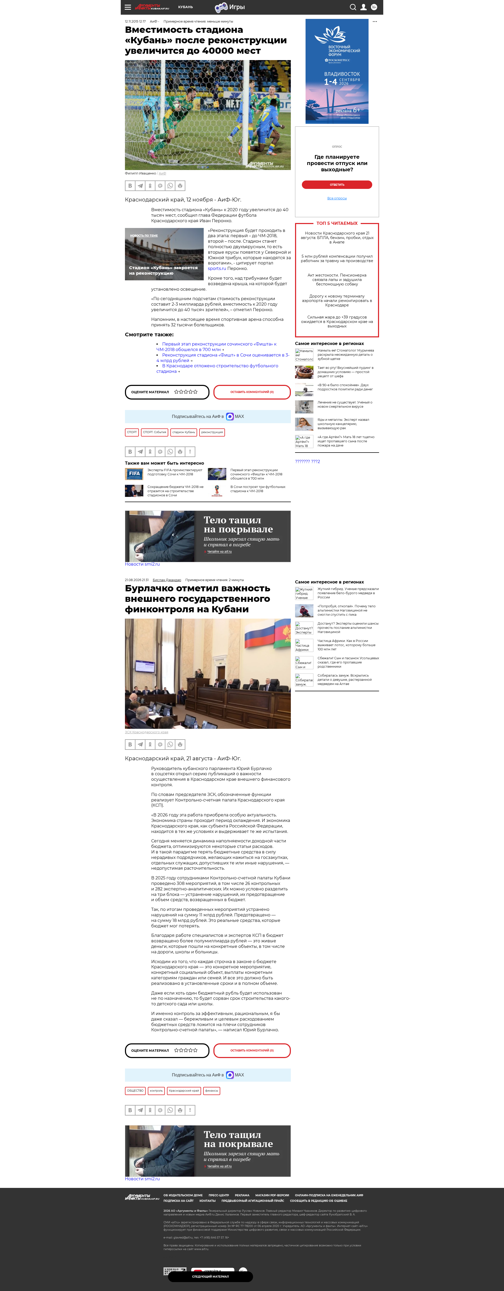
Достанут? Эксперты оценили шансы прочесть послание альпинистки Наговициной (348, 627)
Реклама (242, 1195)
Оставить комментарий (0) (252, 392)
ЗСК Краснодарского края (146, 732)
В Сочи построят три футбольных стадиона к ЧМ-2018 (257, 489)
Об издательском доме (183, 1195)
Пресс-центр (219, 1195)
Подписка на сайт (178, 1201)
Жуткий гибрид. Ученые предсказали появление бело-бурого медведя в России (348, 593)
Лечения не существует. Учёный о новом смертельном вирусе (345, 404)
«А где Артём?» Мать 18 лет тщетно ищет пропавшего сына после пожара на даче (346, 441)
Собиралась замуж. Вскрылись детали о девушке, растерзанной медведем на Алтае (345, 679)
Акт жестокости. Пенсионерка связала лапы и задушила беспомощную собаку (337, 279)
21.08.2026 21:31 (137, 580)
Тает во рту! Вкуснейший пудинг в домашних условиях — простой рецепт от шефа (346, 372)
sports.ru (217, 268)
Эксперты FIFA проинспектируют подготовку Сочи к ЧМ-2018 (175, 472)
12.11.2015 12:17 (135, 21)
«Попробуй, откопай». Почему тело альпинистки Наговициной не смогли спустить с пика (347, 610)
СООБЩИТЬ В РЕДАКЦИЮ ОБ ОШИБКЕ (318, 1201)
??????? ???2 (307, 461)
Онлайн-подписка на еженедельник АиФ (329, 1195)
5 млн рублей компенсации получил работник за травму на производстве (337, 258)
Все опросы (337, 198)
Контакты (208, 1201)
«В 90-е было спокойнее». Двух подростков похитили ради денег (345, 387)
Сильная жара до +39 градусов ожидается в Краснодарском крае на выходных (337, 321)
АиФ (162, 173)
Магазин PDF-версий (272, 1195)
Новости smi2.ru (142, 564)
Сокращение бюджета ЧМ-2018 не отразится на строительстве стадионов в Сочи (175, 491)
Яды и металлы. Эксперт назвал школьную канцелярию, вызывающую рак (343, 424)
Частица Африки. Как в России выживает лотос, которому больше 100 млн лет (346, 645)
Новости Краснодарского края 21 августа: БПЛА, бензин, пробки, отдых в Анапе (337, 238)
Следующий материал (210, 1276)
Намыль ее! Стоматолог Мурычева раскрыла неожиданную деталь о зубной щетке (346, 354)
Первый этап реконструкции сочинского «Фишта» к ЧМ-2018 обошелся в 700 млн (216, 347)
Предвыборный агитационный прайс (253, 1201)
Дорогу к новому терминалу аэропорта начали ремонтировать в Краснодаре (337, 300)
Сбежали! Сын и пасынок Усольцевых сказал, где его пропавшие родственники (348, 662)
